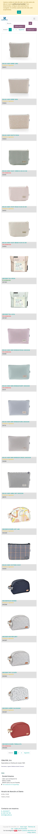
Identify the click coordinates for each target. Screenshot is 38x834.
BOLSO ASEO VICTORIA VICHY (11, 565)
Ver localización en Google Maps (11, 784)
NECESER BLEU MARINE (9, 601)
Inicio (2, 773)
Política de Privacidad (20, 828)
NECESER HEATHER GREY (9, 636)
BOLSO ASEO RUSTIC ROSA (10, 135)
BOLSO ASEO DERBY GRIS (10, 63)
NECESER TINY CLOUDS (9, 672)
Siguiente (21, 29)
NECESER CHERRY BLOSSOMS (11, 708)
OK (19, 12)
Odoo (15, 830)
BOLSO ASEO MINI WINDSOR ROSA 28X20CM (16, 350)
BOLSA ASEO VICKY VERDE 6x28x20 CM (14, 171)
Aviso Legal (23, 826)
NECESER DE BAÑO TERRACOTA (11, 744)
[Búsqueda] (30, 23)
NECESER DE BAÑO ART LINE (11, 529)
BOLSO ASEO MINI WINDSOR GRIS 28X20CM (15, 421)
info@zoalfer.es (7, 815)
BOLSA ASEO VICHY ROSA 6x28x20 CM (14, 207)
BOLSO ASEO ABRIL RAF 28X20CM (12, 493)
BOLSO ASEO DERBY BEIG (10, 99)
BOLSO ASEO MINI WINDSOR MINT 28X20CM (16, 386)
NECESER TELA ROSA (8, 278)
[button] (31, 29)
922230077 (6, 811)
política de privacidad (19, 4)
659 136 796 (7, 813)
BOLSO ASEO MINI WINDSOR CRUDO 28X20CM (16, 457)
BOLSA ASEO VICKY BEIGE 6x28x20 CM (14, 242)
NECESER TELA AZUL (8, 314)
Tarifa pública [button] (19, 26)
